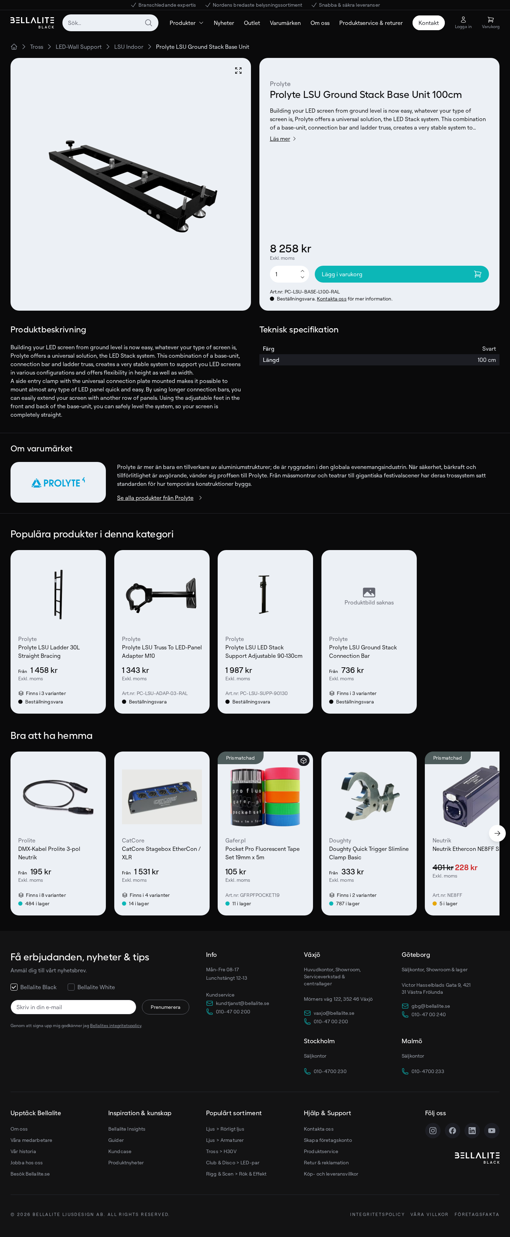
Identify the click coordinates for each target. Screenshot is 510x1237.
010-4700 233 (428, 1071)
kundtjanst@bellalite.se (242, 1003)
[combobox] (110, 22)
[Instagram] (433, 1130)
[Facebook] (452, 1130)
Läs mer (280, 138)
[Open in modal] (238, 70)
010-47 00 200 (233, 1011)
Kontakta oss (332, 299)
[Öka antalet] (302, 270)
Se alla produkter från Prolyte (155, 497)
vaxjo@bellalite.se (334, 1013)
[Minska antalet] (302, 277)
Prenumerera (166, 1007)
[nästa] (497, 833)
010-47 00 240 (429, 1014)
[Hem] (14, 46)
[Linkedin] (472, 1130)
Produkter (183, 22)
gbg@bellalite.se (431, 1006)
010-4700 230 (330, 1071)
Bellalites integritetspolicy (115, 1025)
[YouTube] (491, 1130)
